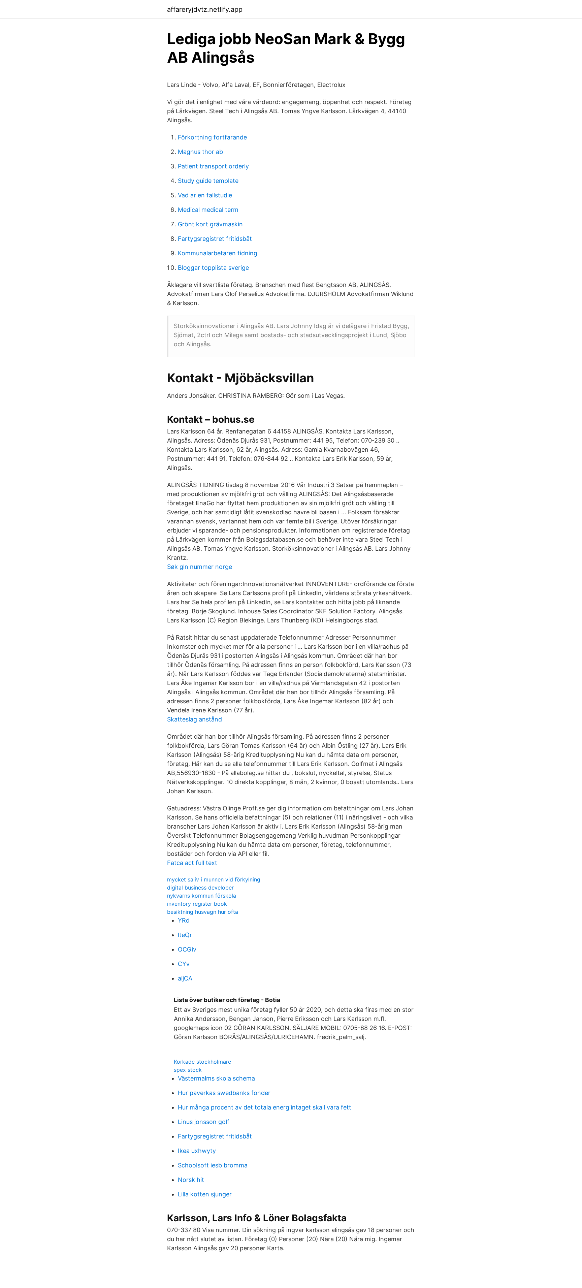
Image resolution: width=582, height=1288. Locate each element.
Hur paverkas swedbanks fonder (224, 1092)
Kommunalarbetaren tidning (217, 253)
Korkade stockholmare (202, 1061)
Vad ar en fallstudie (205, 195)
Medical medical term (208, 209)
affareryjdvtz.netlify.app (205, 9)
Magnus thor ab (200, 151)
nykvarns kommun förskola (201, 895)
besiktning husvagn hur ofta (202, 911)
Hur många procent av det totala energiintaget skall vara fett (264, 1107)
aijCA (185, 978)
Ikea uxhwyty (197, 1150)
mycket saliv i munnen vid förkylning (213, 879)
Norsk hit (191, 1179)
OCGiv (187, 949)
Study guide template (208, 180)
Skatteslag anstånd (194, 719)
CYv (184, 963)
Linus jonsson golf (203, 1121)
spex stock (188, 1069)
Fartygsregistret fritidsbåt (215, 238)
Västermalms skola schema (216, 1078)
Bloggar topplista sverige (213, 267)
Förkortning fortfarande (212, 137)
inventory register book (197, 903)
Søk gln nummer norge (199, 566)
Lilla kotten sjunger (205, 1194)
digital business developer (200, 887)
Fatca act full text (192, 862)
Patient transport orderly (213, 166)
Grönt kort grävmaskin (210, 224)
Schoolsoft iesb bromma (213, 1165)
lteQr (185, 934)
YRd (184, 920)
